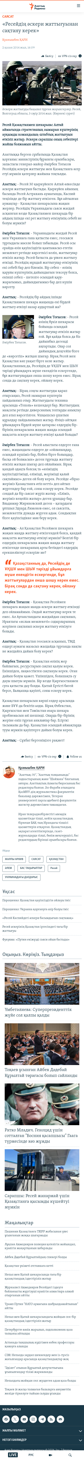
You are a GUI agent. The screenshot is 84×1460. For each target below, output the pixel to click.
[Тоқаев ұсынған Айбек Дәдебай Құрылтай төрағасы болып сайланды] (42, 1044)
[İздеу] (70, 1455)
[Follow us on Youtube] (24, 1419)
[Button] (47, 56)
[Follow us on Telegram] (42, 1419)
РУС (31, 1455)
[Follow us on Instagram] (33, 1419)
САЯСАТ (8, 17)
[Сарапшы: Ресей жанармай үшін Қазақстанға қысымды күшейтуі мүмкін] (42, 1170)
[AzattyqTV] (50, 1455)
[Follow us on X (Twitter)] (15, 1419)
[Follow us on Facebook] (6, 1419)
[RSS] (51, 1419)
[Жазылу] (60, 1419)
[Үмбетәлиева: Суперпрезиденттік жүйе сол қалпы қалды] (42, 984)
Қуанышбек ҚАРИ (15, 40)
